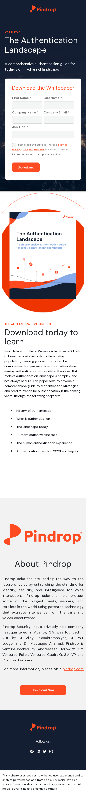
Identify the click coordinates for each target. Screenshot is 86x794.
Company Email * (56, 112)
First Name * (21, 98)
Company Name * (25, 112)
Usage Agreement (34, 149)
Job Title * (20, 127)
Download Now (43, 690)
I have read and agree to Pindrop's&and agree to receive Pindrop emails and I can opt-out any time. (40, 149)
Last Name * (53, 98)
